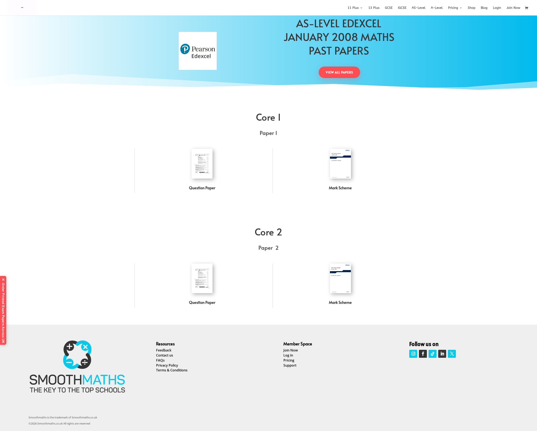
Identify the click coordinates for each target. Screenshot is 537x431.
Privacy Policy (167, 365)
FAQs (160, 360)
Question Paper (202, 187)
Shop (471, 8)
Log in (288, 355)
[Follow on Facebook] (423, 354)
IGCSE (402, 8)
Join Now (513, 8)
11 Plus (353, 8)
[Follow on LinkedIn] (442, 354)
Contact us (164, 355)
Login (497, 8)
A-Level (437, 8)
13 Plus (373, 8)
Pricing (453, 8)
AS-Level (418, 8)
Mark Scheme (340, 187)
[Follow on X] (452, 354)
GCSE (388, 8)
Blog (484, 8)
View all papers (339, 72)
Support (289, 365)
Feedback (163, 350)
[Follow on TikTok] (433, 354)
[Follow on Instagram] (413, 354)
